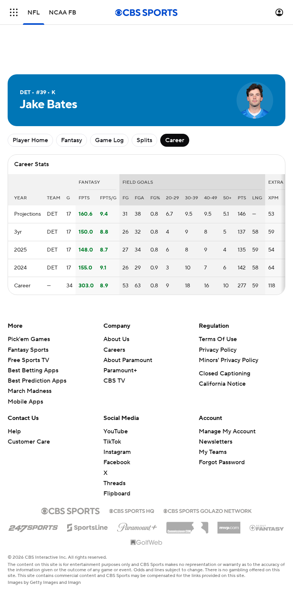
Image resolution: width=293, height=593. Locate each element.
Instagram (117, 452)
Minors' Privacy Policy (228, 360)
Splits (144, 140)
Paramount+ (120, 370)
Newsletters (215, 442)
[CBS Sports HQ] (131, 510)
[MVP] (228, 525)
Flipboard (116, 493)
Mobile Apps (25, 401)
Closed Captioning (224, 373)
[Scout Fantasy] (267, 527)
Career (174, 140)
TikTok (112, 442)
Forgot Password (222, 462)
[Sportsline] (87, 526)
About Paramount (127, 360)
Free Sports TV (28, 360)
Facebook (116, 462)
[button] (14, 12)
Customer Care (29, 442)
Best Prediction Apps (37, 381)
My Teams (213, 452)
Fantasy (71, 140)
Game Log (109, 140)
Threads (114, 483)
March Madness (30, 391)
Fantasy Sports (28, 350)
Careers (114, 350)
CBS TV (114, 381)
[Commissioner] (187, 525)
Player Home (30, 140)
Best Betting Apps (33, 370)
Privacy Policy (218, 350)
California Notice (222, 384)
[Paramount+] (137, 526)
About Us (116, 339)
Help (14, 431)
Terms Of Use (218, 339)
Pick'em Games (29, 339)
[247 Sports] (33, 526)
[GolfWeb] (146, 543)
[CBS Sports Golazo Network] (207, 510)
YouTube (115, 431)
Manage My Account (227, 431)
